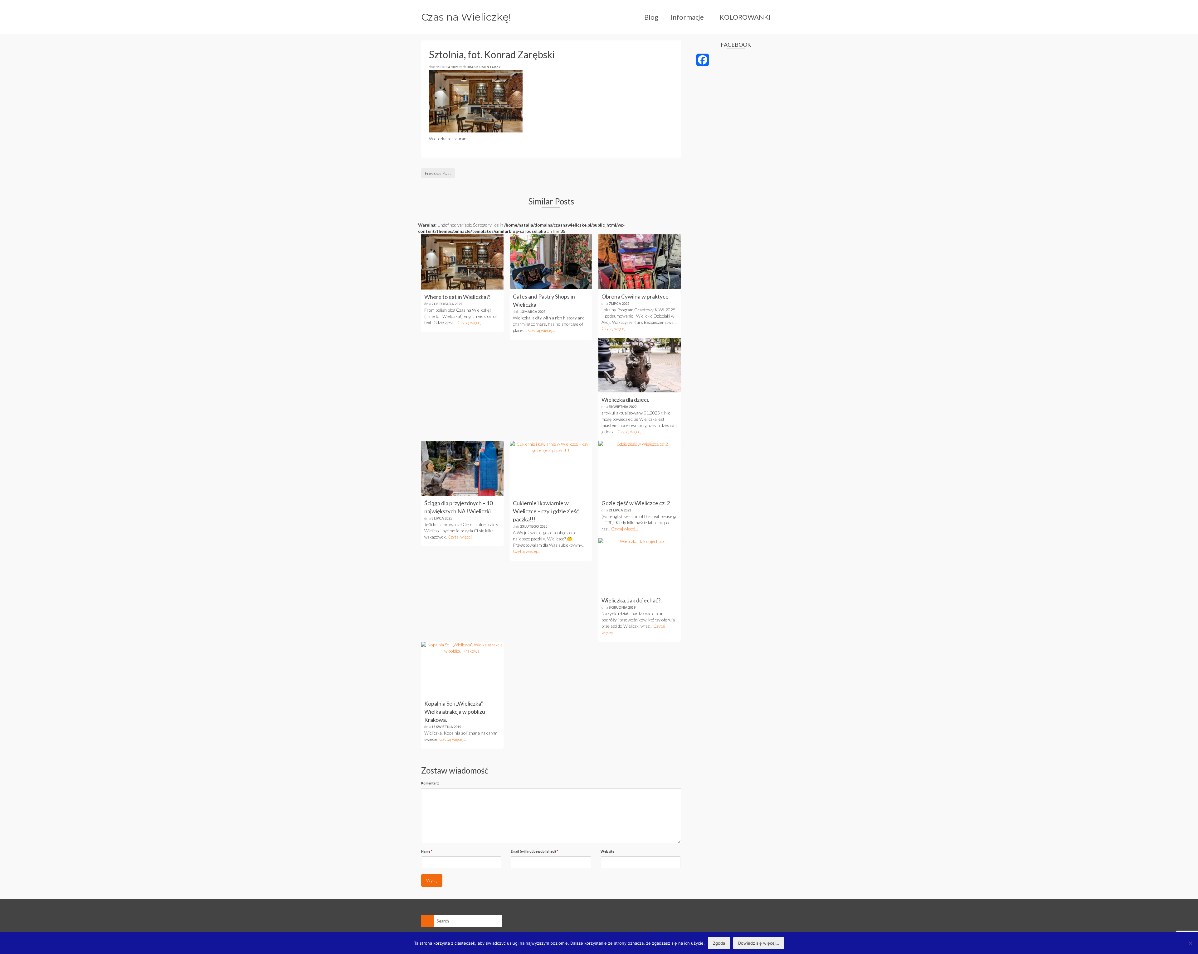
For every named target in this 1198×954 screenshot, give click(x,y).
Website (607, 851)
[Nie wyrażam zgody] (1190, 943)
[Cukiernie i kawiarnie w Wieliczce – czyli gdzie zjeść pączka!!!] (551, 468)
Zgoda (719, 943)
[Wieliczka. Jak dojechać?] (639, 565)
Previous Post (438, 173)
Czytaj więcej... (470, 322)
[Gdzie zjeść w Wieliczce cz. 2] (639, 468)
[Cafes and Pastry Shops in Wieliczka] (551, 261)
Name (426, 851)
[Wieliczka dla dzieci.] (639, 365)
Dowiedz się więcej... (758, 943)
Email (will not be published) (534, 851)
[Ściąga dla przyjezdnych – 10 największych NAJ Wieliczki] (462, 468)
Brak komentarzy (484, 67)
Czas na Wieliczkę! (466, 17)
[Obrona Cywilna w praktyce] (639, 261)
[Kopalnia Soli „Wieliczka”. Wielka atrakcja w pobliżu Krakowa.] (462, 669)
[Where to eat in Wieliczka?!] (462, 261)
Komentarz (430, 783)
